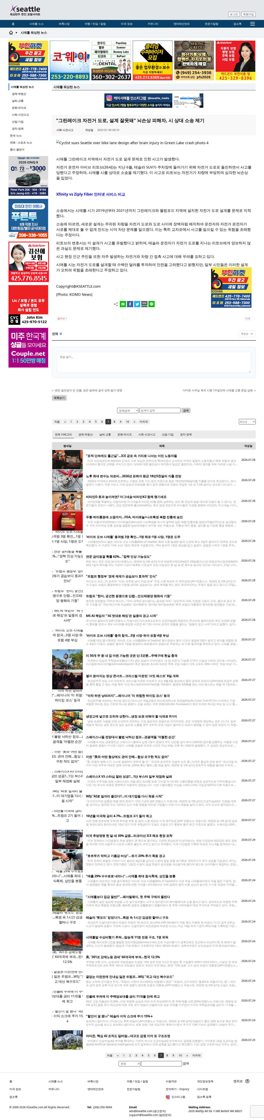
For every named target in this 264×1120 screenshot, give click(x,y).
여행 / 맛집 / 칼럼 (95, 24)
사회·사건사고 (20, 114)
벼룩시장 (64, 24)
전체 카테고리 (63, 434)
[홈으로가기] (25, 10)
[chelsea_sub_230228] (235, 60)
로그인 (234, 14)
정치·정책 (18, 128)
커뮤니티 (153, 24)
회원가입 (248, 14)
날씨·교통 (18, 101)
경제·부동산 (19, 94)
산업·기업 (18, 121)
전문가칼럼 (211, 24)
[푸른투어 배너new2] (29, 219)
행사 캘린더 (17, 149)
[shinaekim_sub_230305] (29, 262)
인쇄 (247, 318)
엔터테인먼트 (182, 24)
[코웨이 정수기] (69, 60)
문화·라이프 (19, 107)
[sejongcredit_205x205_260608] (194, 60)
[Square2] (111, 60)
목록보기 (59, 398)
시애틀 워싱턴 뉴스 (22, 87)
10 (127, 421)
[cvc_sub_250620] (29, 305)
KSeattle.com (34, 1107)
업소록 (237, 24)
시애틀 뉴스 (36, 24)
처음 (57, 421)
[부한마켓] (28, 60)
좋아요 (62, 318)
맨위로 (238, 1081)
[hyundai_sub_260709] (29, 176)
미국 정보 (127, 24)
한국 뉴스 (16, 135)
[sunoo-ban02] (29, 348)
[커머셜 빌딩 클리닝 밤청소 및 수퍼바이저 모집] (152, 60)
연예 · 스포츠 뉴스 (21, 142)
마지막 (144, 421)
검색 (186, 410)
